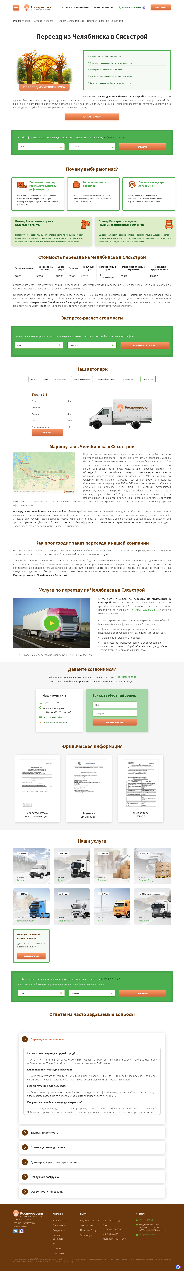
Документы (59, 1230)
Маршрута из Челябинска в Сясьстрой (106, 69)
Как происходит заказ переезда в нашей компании (111, 76)
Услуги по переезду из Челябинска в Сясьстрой (110, 83)
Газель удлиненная (82, 379)
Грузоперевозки (89, 1220)
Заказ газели (87, 1225)
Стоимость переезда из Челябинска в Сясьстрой (111, 63)
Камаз (45, 379)
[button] (31, 956)
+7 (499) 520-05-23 (114, 137)
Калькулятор (81, 7)
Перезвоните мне (114, 722)
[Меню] (16, 8)
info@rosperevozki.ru (52, 717)
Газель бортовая (129, 379)
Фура (33, 379)
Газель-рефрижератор (106, 379)
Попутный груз (89, 1230)
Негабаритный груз (114, 1238)
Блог (55, 1243)
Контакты (107, 7)
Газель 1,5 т (148, 379)
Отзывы (95, 7)
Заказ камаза (110, 1233)
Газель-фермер (61, 379)
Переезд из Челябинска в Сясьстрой (105, 56)
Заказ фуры (87, 1235)
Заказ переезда (112, 1220)
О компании (60, 1225)
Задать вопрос (161, 7)
